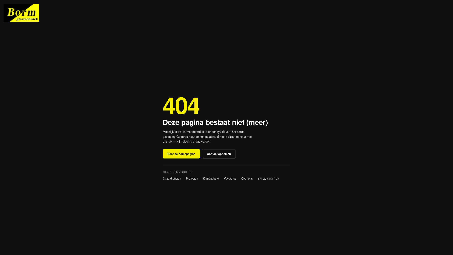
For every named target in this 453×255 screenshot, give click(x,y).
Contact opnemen (219, 154)
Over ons (247, 178)
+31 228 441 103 (268, 178)
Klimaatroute (211, 178)
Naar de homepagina (181, 154)
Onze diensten (172, 178)
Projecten (192, 178)
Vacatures (230, 178)
